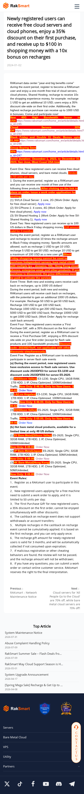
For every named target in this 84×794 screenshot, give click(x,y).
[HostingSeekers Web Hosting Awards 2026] (66, 708)
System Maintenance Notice (23, 633)
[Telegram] (72, 784)
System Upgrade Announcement (26, 674)
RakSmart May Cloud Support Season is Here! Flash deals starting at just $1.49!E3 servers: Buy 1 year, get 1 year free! (34, 664)
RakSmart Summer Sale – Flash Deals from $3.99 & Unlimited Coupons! (34, 653)
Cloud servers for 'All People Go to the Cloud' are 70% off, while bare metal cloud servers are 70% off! (64, 600)
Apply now (44, 203)
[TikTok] (20, 784)
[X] (7, 784)
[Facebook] (33, 784)
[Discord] (59, 784)
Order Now (25, 390)
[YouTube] (46, 784)
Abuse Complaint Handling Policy (27, 643)
